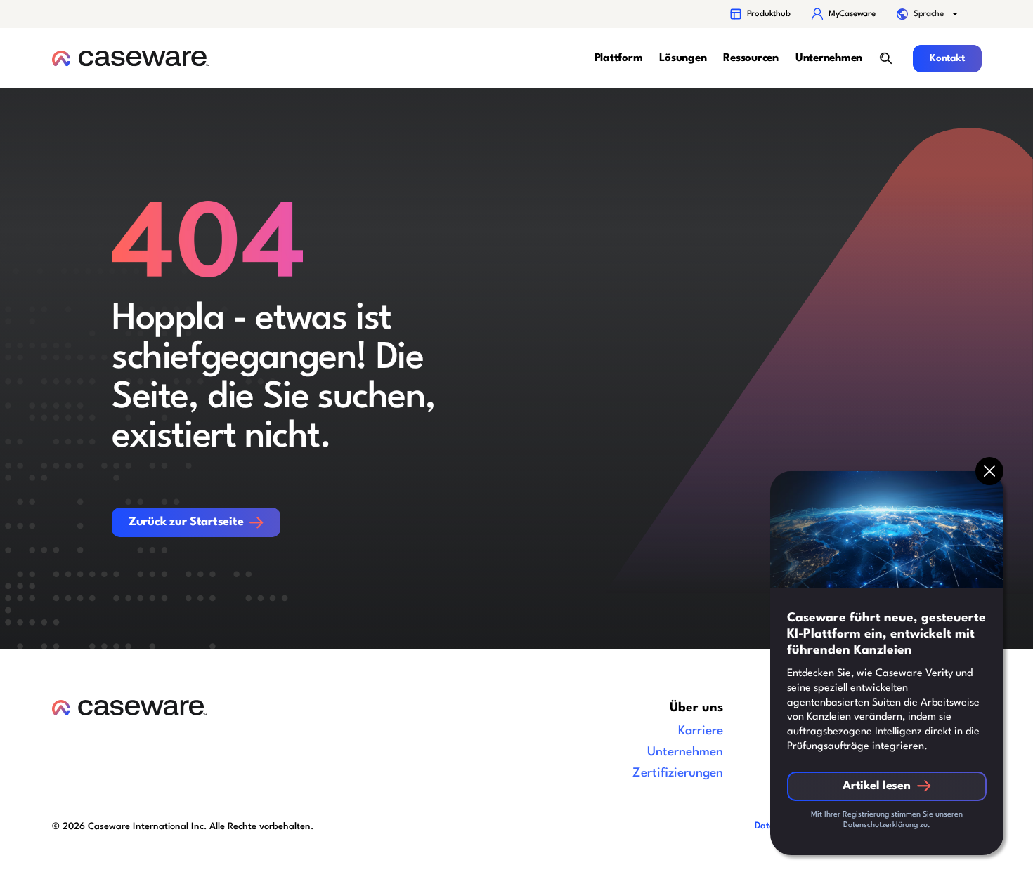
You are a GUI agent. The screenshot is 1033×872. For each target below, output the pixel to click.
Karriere (700, 731)
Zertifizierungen (677, 773)
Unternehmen (685, 752)
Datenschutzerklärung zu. (886, 825)
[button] (928, 14)
